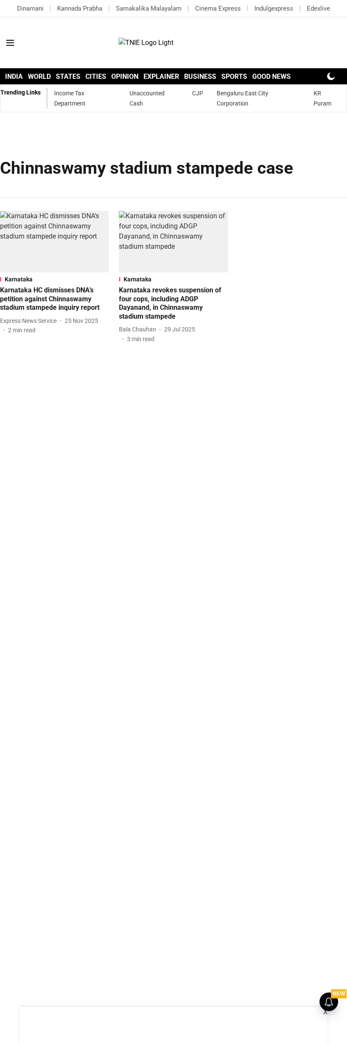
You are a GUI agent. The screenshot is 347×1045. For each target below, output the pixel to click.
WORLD (39, 76)
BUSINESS (200, 76)
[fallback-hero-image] (54, 241)
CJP (197, 93)
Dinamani (30, 8)
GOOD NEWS (271, 76)
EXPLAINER (161, 76)
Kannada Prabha (79, 8)
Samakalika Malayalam (149, 8)
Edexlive (318, 8)
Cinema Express (218, 8)
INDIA (14, 76)
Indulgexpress (273, 8)
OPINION (124, 76)
